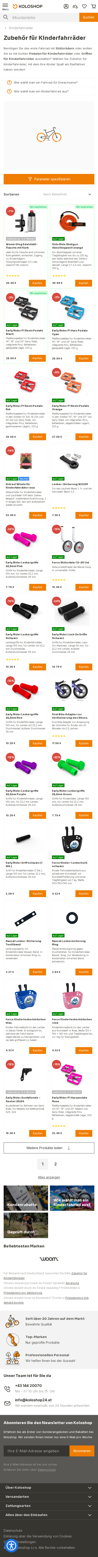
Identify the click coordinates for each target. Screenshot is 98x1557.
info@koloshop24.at (33, 1400)
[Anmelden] (66, 6)
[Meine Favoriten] (84, 6)
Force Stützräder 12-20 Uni (70, 562)
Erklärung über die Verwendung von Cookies (38, 1536)
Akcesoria (72, 1283)
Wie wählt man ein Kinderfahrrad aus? (41, 91)
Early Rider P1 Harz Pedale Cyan (70, 332)
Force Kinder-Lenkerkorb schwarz (69, 864)
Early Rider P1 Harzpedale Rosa (69, 1099)
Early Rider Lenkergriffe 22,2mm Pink (22, 564)
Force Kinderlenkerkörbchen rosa (72, 1021)
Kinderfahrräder (21, 28)
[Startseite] (27, 6)
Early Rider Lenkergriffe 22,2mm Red (22, 716)
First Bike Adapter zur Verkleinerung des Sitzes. (70, 716)
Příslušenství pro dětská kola (23, 1293)
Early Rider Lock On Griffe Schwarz (69, 636)
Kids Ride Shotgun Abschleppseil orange (67, 246)
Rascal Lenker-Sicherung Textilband (23, 942)
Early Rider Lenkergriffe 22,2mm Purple (22, 792)
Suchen (88, 17)
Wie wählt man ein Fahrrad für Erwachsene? (46, 82)
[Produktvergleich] (75, 6)
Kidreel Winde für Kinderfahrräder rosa (20, 486)
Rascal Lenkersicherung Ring (69, 942)
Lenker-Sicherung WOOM (70, 484)
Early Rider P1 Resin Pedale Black (24, 332)
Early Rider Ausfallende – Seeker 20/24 (23, 1099)
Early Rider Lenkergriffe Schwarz (22, 636)
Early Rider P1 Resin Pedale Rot (24, 407)
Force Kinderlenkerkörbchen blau (26, 1021)
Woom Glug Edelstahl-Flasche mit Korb (22, 246)
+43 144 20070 (28, 1386)
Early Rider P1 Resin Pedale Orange (70, 407)
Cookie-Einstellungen (20, 1542)
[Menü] (5, 6)
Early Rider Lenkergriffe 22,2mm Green (68, 792)
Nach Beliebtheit (55, 194)
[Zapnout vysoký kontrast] (11, 1545)
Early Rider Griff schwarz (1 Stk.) (24, 864)
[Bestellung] (93, 6)
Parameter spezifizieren (52, 179)
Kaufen (37, 283)
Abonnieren (82, 1451)
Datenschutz (47, 1469)
